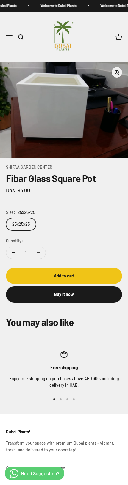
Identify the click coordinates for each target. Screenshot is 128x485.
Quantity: (14, 240)
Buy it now (64, 294)
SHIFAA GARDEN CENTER (29, 167)
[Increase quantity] (38, 253)
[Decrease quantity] (13, 253)
